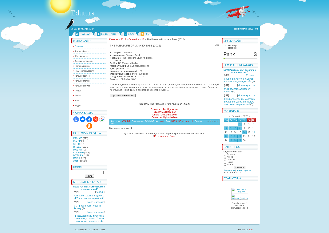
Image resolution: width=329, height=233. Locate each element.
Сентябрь (134, 39)
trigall (162, 121)
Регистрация (109, 34)
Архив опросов (243, 170)
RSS (147, 34)
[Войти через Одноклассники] (89, 126)
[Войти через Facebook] (89, 119)
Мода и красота (95, 202)
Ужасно (230, 164)
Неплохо (231, 159)
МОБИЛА (78, 149)
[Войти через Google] (102, 119)
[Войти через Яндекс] (95, 119)
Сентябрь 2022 (240, 116)
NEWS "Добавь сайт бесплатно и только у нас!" (89, 188)
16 (244, 132)
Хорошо (231, 157)
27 (230, 140)
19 (226, 136)
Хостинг (100, 192)
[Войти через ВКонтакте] (82, 119)
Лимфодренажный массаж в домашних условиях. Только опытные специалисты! (89, 219)
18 (253, 132)
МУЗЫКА (78, 155)
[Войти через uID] (76, 119)
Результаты (229, 170)
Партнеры (233, 45)
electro (185, 121)
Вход (131, 34)
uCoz (251, 229)
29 (240, 140)
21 (235, 136)
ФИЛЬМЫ (78, 152)
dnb (191, 121)
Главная (85, 34)
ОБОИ (76, 144)
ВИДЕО (77, 147)
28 (235, 140)
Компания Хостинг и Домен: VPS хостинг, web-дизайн (89, 197)
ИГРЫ (76, 158)
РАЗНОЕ (77, 138)
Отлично (231, 154)
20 (230, 136)
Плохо (230, 162)
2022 (123, 39)
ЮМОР (77, 141)
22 (240, 136)
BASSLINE (176, 121)
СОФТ (76, 161)
